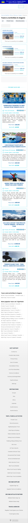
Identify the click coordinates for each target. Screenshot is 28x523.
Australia (14, 403)
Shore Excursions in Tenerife (9, 308)
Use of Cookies (14, 362)
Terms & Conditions (14, 373)
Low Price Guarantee (14, 369)
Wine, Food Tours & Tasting (14, 469)
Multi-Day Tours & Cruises (8, 297)
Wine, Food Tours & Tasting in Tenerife (11, 335)
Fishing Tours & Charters (14, 437)
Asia (14, 396)
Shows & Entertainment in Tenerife (10, 327)
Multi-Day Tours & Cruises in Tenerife (11, 337)
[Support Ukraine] (3, 2)
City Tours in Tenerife (7, 333)
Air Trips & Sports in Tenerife (9, 320)
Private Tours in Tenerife (8, 306)
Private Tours (19, 295)
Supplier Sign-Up (14, 485)
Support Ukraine (21, 1)
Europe (14, 393)
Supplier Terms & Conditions (14, 489)
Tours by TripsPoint (5, 15)
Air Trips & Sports (14, 448)
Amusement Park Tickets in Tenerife (11, 325)
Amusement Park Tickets (14, 455)
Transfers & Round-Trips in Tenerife (11, 322)
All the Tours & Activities (7, 295)
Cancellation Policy (14, 366)
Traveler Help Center (14, 355)
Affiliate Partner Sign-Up (14, 498)
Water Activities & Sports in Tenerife (11, 314)
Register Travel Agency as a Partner (14, 510)
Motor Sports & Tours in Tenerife (10, 329)
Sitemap (14, 383)
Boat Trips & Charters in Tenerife (10, 312)
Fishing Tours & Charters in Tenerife (11, 316)
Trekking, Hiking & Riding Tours (14, 441)
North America (14, 410)
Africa (11, 15)
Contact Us (14, 351)
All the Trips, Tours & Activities (14, 476)
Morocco (16, 15)
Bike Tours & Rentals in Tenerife (9, 331)
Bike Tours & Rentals (14, 466)
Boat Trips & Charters (14, 430)
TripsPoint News (14, 380)
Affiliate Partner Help (14, 501)
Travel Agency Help (14, 514)
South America (14, 407)
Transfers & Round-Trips (14, 451)
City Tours (14, 444)
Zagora (20, 15)
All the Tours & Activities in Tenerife (11, 304)
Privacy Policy (14, 359)
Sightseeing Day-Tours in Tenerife (10, 310)
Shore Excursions (14, 423)
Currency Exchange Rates (14, 376)
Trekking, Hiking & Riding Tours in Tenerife (12, 318)
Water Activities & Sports (14, 434)
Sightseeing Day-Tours (14, 426)
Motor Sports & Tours (14, 462)
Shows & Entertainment (14, 458)
